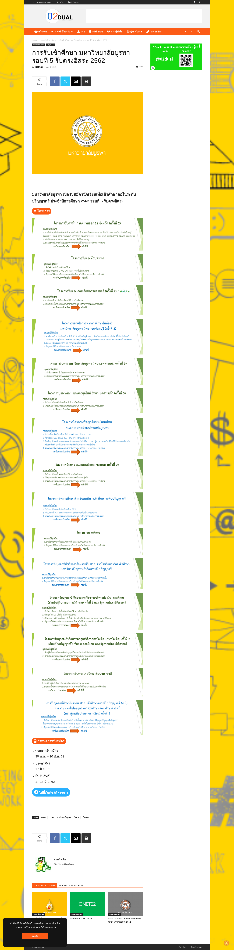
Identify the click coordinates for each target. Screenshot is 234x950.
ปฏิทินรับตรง (135, 31)
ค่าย (82, 31)
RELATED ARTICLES (44, 885)
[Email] (76, 81)
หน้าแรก (42, 31)
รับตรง (76, 817)
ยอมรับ (35, 936)
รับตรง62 (86, 817)
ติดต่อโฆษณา (73, 2)
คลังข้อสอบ (97, 31)
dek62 (43, 817)
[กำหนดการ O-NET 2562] (87, 904)
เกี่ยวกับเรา (61, 2)
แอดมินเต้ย (39, 67)
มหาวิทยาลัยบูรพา (64, 817)
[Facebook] (194, 2)
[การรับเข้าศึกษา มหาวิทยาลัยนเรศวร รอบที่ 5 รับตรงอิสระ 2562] (125, 904)
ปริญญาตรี (50, 45)
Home (34, 40)
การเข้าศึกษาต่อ (62, 31)
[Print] (86, 81)
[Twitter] (199, 2)
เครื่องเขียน (156, 31)
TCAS (52, 817)
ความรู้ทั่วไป (116, 31)
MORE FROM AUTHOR (71, 885)
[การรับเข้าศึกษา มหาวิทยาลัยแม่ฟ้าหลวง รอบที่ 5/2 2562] (49, 904)
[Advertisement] (144, 16)
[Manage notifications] (226, 943)
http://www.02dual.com (64, 864)
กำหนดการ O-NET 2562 (81, 918)
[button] (198, 31)
